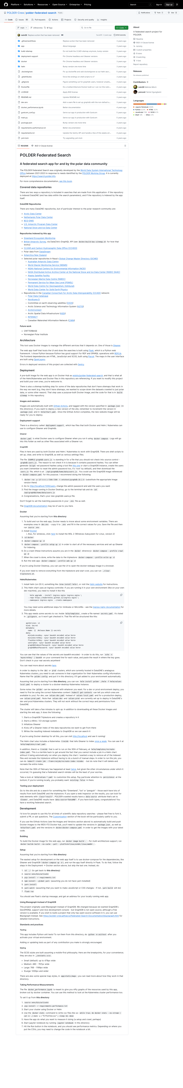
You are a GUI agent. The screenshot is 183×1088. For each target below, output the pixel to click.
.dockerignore (26, 72)
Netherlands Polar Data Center (38, 217)
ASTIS (80, 306)
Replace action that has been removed (44, 35)
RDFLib (118, 353)
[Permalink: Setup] (18, 849)
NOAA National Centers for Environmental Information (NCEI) (57, 268)
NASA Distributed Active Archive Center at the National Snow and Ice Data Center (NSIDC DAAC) (74, 272)
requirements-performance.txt (33, 128)
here (53, 534)
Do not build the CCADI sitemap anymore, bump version (85, 51)
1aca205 (99, 35)
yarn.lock (25, 138)
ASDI (62, 313)
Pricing (87, 4)
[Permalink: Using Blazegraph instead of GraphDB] (18, 902)
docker (24, 61)
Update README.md (71, 97)
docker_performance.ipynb (32, 107)
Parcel (91, 356)
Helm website (96, 584)
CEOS (70, 303)
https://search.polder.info (44, 176)
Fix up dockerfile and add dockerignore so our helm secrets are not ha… (92, 72)
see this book (65, 181)
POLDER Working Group (93, 173)
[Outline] (125, 146)
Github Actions (61, 406)
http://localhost (80, 736)
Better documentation (72, 107)
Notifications (145, 13)
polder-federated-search (41, 12)
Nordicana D (34, 299)
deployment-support (29, 56)
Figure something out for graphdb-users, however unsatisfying (88, 82)
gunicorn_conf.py (28, 112)
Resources (43, 4)
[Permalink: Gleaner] (18, 434)
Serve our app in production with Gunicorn (80, 112)
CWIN (71, 320)
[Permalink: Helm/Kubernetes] (18, 579)
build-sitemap (26, 51)
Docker (33, 531)
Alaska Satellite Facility (39, 275)
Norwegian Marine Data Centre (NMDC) (46, 279)
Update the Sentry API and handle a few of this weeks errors (87, 133)
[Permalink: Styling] (18, 948)
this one (76, 465)
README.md (26, 97)
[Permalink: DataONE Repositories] (18, 204)
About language (69, 46)
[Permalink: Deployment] (18, 370)
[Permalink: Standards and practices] (18, 924)
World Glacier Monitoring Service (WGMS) (47, 265)
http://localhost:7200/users (42, 486)
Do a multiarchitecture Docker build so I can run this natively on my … (91, 87)
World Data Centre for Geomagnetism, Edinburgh (51, 286)
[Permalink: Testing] (18, 929)
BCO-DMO (29, 220)
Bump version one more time (74, 66)
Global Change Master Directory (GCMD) (78, 258)
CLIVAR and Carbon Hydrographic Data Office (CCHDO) (50, 248)
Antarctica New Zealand (35, 255)
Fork (160, 13)
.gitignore (25, 82)
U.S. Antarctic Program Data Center (41, 224)
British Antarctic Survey (35, 241)
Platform (15, 4)
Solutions (28, 4)
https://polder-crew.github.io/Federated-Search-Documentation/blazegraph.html (81, 916)
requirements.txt (28, 133)
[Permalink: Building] (18, 836)
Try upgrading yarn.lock (72, 138)
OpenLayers (39, 359)
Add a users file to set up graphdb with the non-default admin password (92, 102)
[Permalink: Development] (18, 808)
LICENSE (24, 92)
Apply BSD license (70, 92)
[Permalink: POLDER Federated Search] (18, 155)
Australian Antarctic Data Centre (43, 261)
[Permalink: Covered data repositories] (18, 187)
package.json (26, 123)
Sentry (81, 364)
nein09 (24, 35)
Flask (91, 350)
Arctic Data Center (33, 213)
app (22, 46)
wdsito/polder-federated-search (88, 375)
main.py (24, 118)
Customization (60, 816)
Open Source (58, 4)
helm (23, 66)
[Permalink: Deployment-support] (18, 420)
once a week (101, 741)
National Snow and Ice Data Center (40, 227)
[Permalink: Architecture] (18, 340)
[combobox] (98, 28)
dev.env (24, 102)
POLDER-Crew (15, 12)
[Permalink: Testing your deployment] (18, 786)
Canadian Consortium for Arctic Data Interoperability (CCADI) (71, 293)
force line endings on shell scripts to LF (78, 77)
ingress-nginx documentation (106, 607)
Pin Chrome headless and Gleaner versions (80, 56)
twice (73, 769)
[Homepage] (6, 4)
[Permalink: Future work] (18, 326)
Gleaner (116, 345)
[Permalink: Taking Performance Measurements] (18, 984)
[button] (121, 595)
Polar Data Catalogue (38, 296)
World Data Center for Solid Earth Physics (48, 289)
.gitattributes (26, 77)
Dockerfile (25, 87)
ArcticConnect (34, 310)
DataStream (45, 251)
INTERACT (33, 317)
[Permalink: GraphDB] (18, 447)
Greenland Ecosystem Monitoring (39, 238)
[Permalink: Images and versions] (18, 401)
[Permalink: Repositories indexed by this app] (18, 233)
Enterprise (75, 4)
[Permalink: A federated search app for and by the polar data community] (18, 163)
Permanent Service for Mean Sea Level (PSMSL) (50, 282)
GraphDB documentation (35, 506)
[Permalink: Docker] (18, 511)
